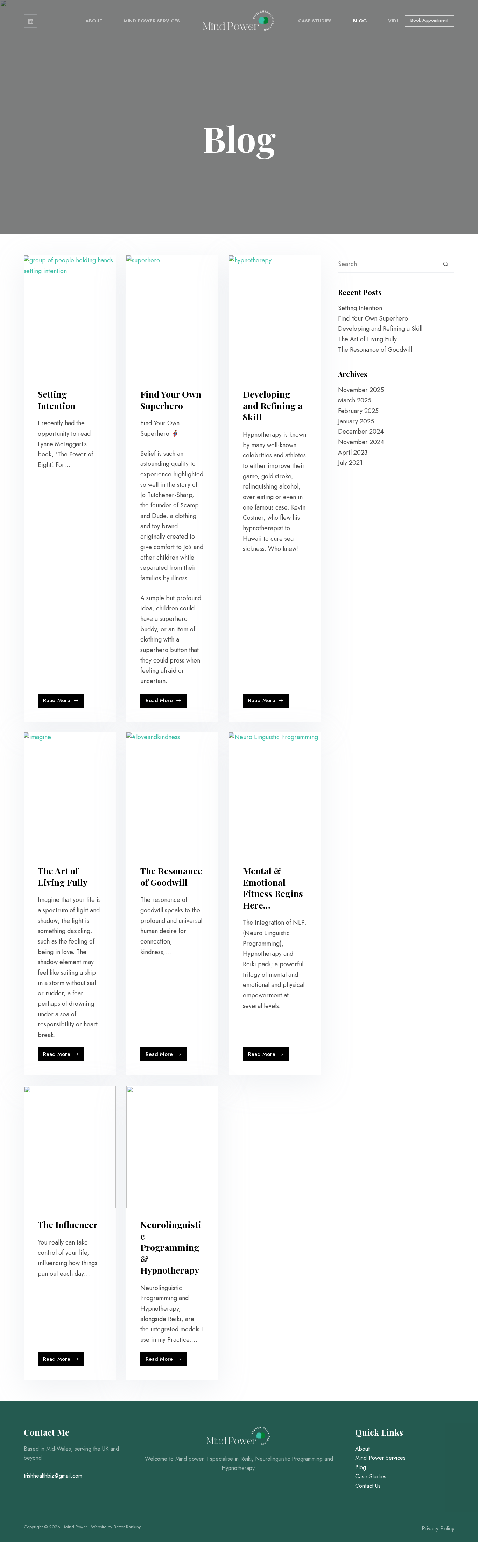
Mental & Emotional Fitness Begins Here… (273, 888)
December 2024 (361, 431)
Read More (62, 701)
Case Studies (315, 20)
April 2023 (352, 452)
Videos (397, 20)
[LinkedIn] (30, 21)
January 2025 (356, 421)
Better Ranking (128, 1526)
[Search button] (445, 263)
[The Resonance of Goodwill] (172, 793)
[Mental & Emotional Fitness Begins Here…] (275, 793)
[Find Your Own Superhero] (172, 316)
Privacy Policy (438, 1529)
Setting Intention (57, 399)
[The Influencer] (70, 1147)
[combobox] (387, 264)
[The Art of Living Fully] (70, 793)
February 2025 (358, 410)
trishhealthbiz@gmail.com (53, 1476)
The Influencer (68, 1224)
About (94, 20)
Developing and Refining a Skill (273, 405)
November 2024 (361, 442)
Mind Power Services (152, 20)
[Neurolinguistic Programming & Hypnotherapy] (172, 1147)
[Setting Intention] (70, 316)
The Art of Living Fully (62, 876)
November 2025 (361, 389)
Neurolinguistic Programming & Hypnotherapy (170, 1247)
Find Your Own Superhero (170, 399)
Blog (360, 20)
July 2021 (350, 462)
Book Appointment (429, 20)
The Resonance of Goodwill (171, 876)
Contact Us (368, 1486)
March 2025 (354, 400)
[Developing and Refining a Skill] (275, 316)
